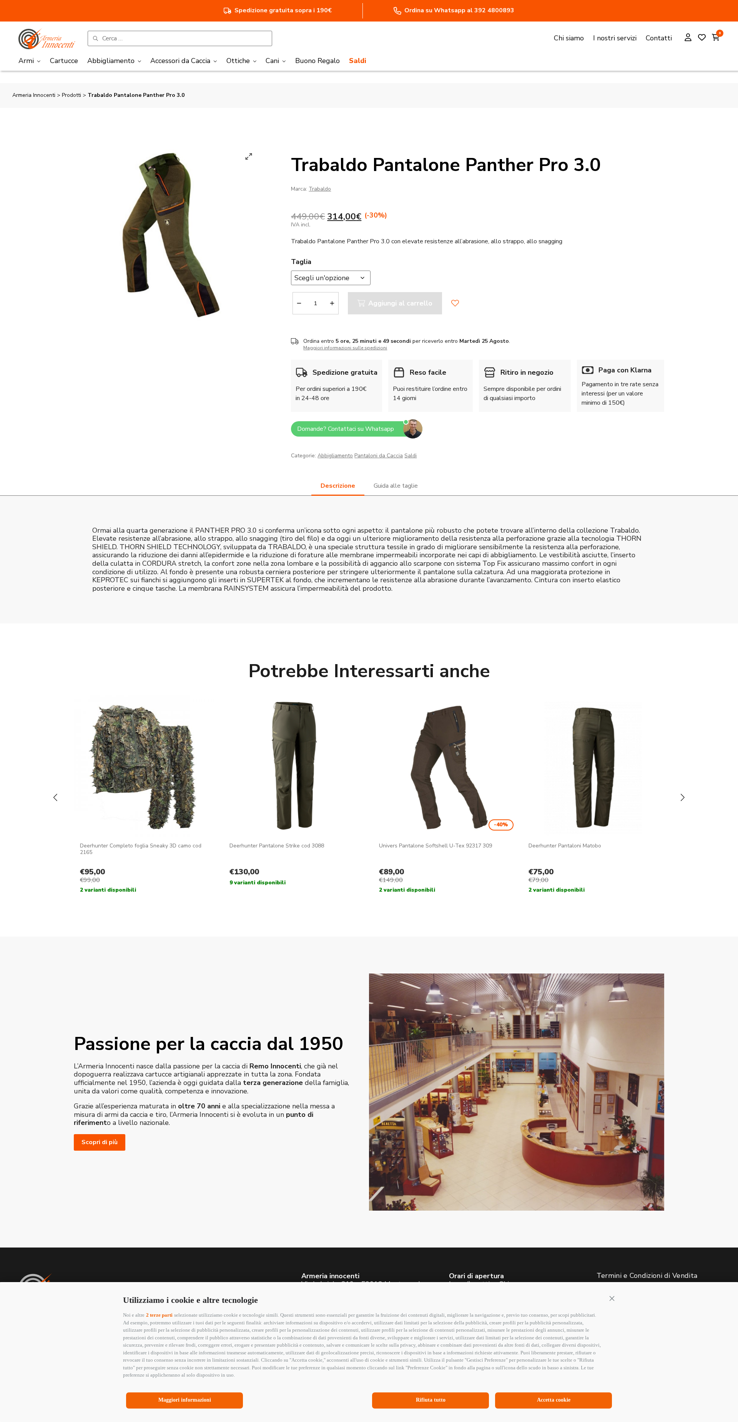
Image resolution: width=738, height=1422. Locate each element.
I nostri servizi (615, 38)
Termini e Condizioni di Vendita (647, 1275)
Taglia (301, 261)
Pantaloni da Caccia (378, 455)
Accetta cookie (553, 1400)
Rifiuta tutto (430, 1400)
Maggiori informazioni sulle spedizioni (345, 348)
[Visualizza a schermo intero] (248, 156)
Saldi (410, 455)
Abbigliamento (335, 455)
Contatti (659, 38)
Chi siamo (569, 38)
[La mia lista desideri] (702, 38)
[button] (612, 1298)
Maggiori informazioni (184, 1400)
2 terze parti (159, 1315)
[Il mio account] (688, 38)
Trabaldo (320, 189)
